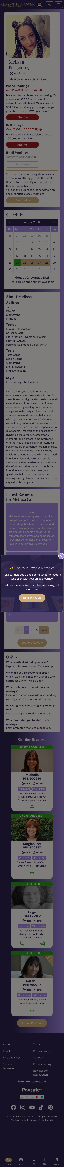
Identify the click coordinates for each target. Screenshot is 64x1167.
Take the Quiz (32, 598)
